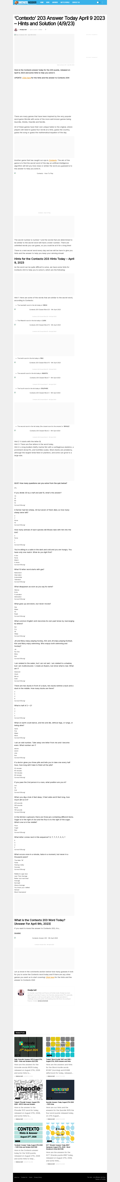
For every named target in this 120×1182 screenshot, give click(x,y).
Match (16, 560)
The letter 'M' (18, 860)
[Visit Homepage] (25, 2)
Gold (15, 679)
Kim (15, 656)
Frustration (18, 594)
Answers (55, 2)
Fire (15, 731)
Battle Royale (65, 2)
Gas (15, 607)
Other (40, 29)
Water (16, 609)
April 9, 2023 (33, 29)
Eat (15, 627)
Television (17, 579)
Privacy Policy (38, 1177)
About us (16, 1177)
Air (15, 612)
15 (15, 503)
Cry (15, 629)
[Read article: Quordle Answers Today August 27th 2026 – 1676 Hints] (60, 1090)
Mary (16, 654)
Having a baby (19, 865)
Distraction (17, 597)
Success (17, 867)
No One (17, 652)
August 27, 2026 (28, 1076)
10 (15, 523)
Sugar (16, 828)
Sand (16, 729)
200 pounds (18, 803)
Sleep (16, 634)
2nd (15, 790)
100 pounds (18, 810)
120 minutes (18, 773)
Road (16, 614)
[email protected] (43, 1001)
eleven (16, 748)
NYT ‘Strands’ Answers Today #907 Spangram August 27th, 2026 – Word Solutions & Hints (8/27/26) (58, 1147)
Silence (16, 590)
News (47, 2)
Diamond (17, 672)
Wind (16, 735)
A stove (16, 562)
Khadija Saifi (23, 29)
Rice (15, 830)
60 (15, 500)
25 (15, 498)
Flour (16, 825)
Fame (16, 862)
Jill (15, 649)
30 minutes (18, 768)
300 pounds (18, 805)
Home (41, 2)
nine (15, 753)
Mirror (16, 676)
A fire (16, 555)
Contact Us (76, 2)
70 (15, 496)
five (15, 755)
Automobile (18, 577)
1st (15, 788)
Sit (15, 631)
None (16, 520)
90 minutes (18, 775)
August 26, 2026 (60, 1076)
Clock (16, 674)
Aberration (18, 575)
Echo (16, 592)
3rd (15, 785)
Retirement (18, 573)
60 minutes (18, 770)
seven (16, 751)
